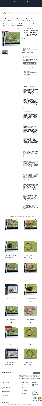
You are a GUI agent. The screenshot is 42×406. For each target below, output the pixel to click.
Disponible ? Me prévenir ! (30, 63)
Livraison (3, 384)
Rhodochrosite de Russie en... (11, 255)
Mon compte (4, 399)
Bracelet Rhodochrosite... (30, 255)
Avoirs (23, 387)
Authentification (4, 398)
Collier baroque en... (30, 319)
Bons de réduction (24, 390)
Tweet (30, 68)
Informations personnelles (26, 384)
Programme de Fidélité (5, 395)
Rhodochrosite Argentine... (11, 276)
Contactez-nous (4, 396)
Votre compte (25, 382)
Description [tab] (27, 85)
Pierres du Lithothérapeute (6, 402)
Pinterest (32, 68)
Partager (27, 68)
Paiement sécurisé (5, 390)
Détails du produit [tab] (29, 86)
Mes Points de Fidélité (25, 393)
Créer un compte (4, 401)
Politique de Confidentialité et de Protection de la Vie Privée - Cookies (6, 392)
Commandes (24, 386)
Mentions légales (4, 386)
